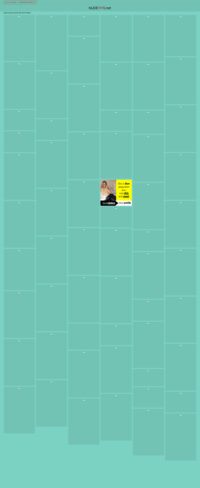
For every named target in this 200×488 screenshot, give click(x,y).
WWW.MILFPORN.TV (27, 2)
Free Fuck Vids (10, 2)
